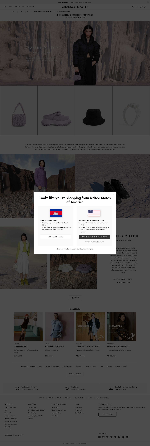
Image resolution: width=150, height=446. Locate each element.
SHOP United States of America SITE (94, 237)
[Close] (113, 194)
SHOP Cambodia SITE (55, 237)
